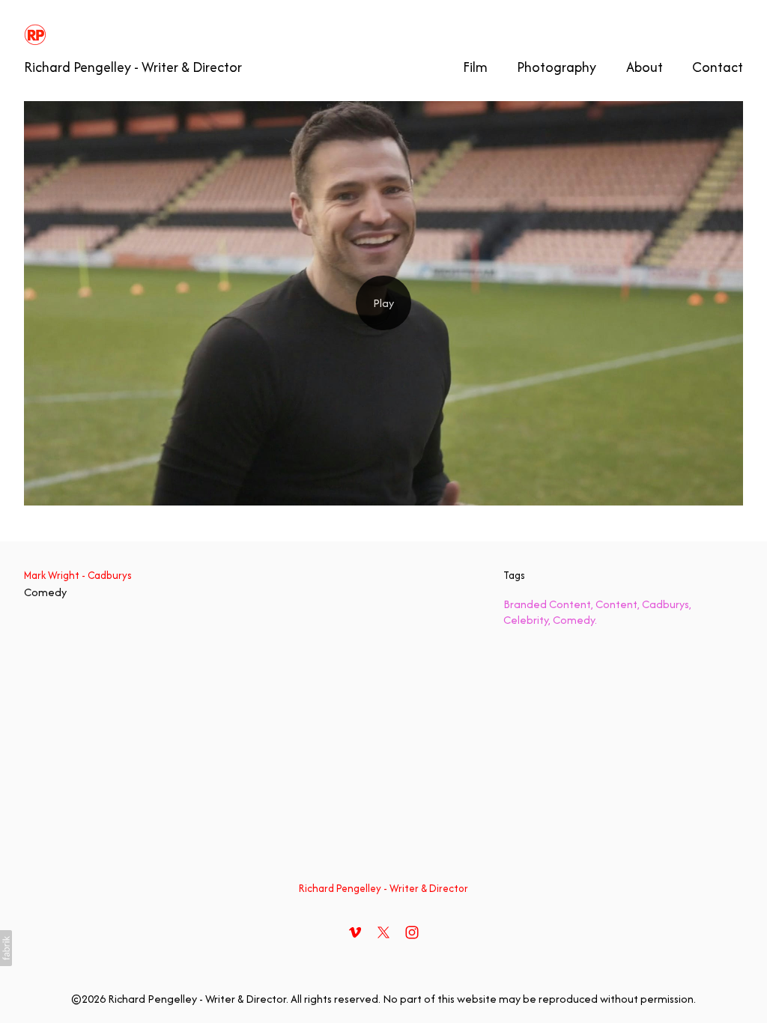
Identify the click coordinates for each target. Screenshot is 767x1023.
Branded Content (547, 604)
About (644, 67)
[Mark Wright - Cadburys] (383, 303)
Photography (556, 67)
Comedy (45, 592)
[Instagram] (412, 932)
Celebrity (525, 620)
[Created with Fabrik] (6, 948)
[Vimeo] (355, 932)
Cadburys (665, 604)
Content (616, 604)
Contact (717, 67)
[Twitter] (383, 932)
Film (475, 67)
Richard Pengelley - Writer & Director (383, 888)
